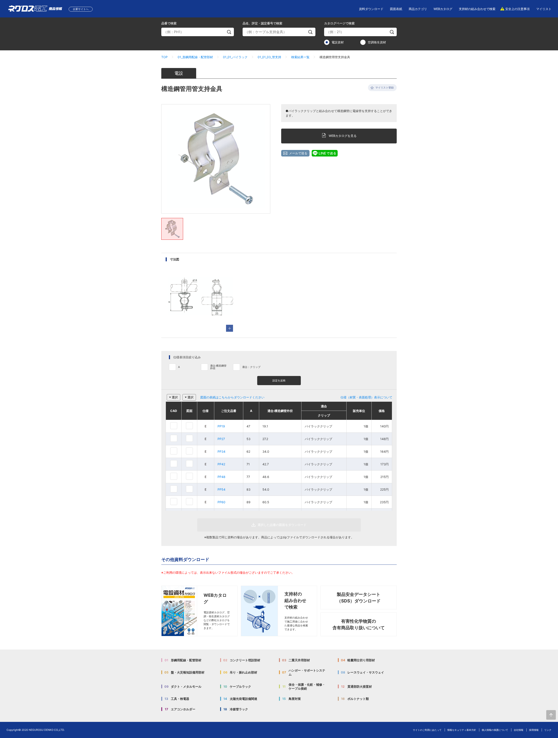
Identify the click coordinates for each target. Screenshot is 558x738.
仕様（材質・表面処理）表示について (366, 397)
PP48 (221, 477)
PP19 (221, 426)
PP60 (221, 502)
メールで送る (298, 153)
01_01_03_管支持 (269, 57)
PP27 (221, 439)
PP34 (221, 451)
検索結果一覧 (300, 57)
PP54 (221, 489)
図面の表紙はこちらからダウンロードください (232, 397)
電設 (178, 73)
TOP (164, 57)
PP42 (221, 464)
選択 (175, 397)
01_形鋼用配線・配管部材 (195, 57)
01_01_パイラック (235, 57)
